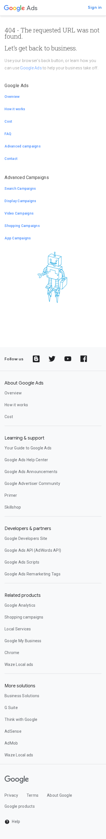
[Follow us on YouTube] (67, 359)
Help (15, 821)
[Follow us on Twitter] (52, 359)
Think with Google (21, 719)
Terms (32, 795)
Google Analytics (20, 605)
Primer (11, 495)
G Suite (11, 707)
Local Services (18, 629)
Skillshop (13, 507)
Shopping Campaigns (22, 226)
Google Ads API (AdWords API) (33, 550)
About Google (59, 795)
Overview (12, 97)
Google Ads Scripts (22, 562)
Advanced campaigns (23, 146)
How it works (15, 109)
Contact (11, 159)
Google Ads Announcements (31, 471)
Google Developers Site (26, 538)
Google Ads (31, 68)
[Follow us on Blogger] (36, 359)
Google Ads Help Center (26, 460)
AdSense (13, 731)
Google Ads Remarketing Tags (32, 574)
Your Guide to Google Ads (28, 448)
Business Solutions (22, 696)
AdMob (11, 743)
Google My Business (23, 641)
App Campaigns (18, 238)
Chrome (12, 652)
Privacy (11, 795)
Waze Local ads (19, 664)
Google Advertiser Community (32, 483)
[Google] (14, 8)
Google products (20, 806)
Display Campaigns (20, 201)
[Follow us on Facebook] (83, 359)
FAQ (8, 134)
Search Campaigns (20, 189)
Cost (8, 121)
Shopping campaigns (24, 617)
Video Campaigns (19, 213)
